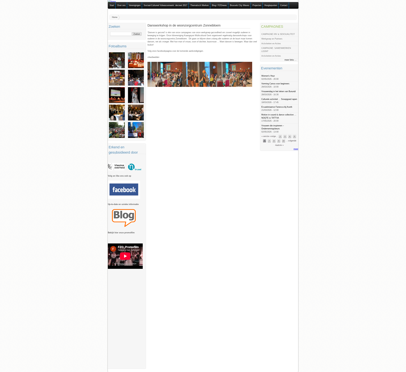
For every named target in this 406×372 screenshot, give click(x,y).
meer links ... (291, 60)
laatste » (280, 145)
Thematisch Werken (199, 5)
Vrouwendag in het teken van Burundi (278, 91)
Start (112, 5)
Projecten (256, 5)
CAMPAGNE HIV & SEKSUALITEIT (278, 34)
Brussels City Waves (239, 5)
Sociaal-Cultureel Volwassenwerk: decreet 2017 (165, 5)
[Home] (112, 1)
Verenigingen (135, 5)
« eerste (265, 136)
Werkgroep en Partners (271, 39)
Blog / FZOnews (219, 5)
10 (284, 141)
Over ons (121, 5)
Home (114, 17)
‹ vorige (272, 136)
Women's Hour (268, 76)
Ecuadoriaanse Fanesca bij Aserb (276, 107)
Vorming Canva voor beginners (275, 83)
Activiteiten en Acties (271, 43)
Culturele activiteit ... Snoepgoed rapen (279, 99)
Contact (283, 5)
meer (296, 149)
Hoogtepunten (270, 5)
